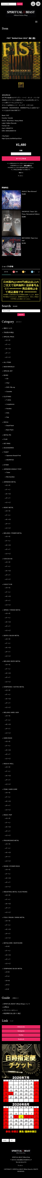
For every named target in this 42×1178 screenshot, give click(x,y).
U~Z (7, 989)
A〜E (7, 946)
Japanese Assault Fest (13, 455)
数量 (21, 150)
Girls (7, 413)
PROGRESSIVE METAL (11, 840)
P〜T (7, 985)
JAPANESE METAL (10, 482)
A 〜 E (8, 340)
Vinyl (7, 383)
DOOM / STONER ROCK (12, 866)
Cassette (9, 391)
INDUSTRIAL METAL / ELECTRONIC (15, 892)
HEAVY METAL (8, 507)
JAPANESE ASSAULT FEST (13, 469)
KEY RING (7, 443)
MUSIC (6, 375)
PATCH (6, 422)
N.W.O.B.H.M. (8, 559)
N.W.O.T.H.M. (8, 584)
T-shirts (8, 400)
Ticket (8, 472)
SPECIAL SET (8, 371)
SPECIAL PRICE (9, 337)
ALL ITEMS (7, 362)
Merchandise (10, 477)
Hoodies (9, 408)
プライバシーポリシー (10, 1010)
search (20, 4)
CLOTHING (7, 396)
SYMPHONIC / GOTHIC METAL (14, 687)
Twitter (21, 1035)
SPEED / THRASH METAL (12, 610)
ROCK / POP (8, 815)
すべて (6, 272)
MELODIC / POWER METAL (13, 533)
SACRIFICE (10, 460)
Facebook (21, 1039)
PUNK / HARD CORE (10, 789)
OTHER (6, 465)
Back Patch (9, 430)
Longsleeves (10, 404)
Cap (7, 417)
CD (7, 378)
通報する (21, 172)
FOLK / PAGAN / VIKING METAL (14, 917)
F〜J (7, 976)
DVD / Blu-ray (10, 387)
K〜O (8, 980)
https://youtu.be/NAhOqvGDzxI (12, 138)
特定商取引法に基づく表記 (12, 1013)
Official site (21, 1027)
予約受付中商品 (9, 332)
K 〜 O (8, 349)
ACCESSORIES (9, 448)
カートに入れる (21, 158)
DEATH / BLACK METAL (11, 635)
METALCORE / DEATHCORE (13, 943)
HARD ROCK (8, 738)
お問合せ (6, 1007)
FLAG (5, 439)
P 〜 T (8, 353)
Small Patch (10, 425)
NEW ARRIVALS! (9, 367)
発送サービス (8, 328)
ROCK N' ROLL (9, 763)
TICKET (6, 452)
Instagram (21, 1031)
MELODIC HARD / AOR (11, 712)
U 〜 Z (8, 357)
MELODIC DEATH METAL (12, 661)
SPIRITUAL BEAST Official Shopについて (16, 1004)
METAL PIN (7, 435)
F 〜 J (8, 344)
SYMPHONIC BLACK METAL (13, 968)
